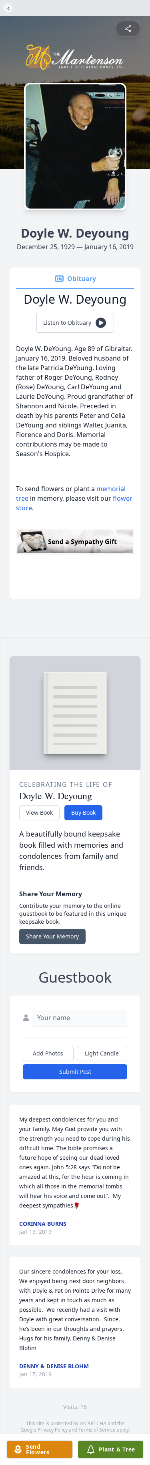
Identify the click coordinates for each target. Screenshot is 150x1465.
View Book (39, 812)
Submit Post (75, 1071)
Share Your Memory (52, 936)
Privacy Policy (53, 1429)
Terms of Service (97, 1429)
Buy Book (83, 812)
